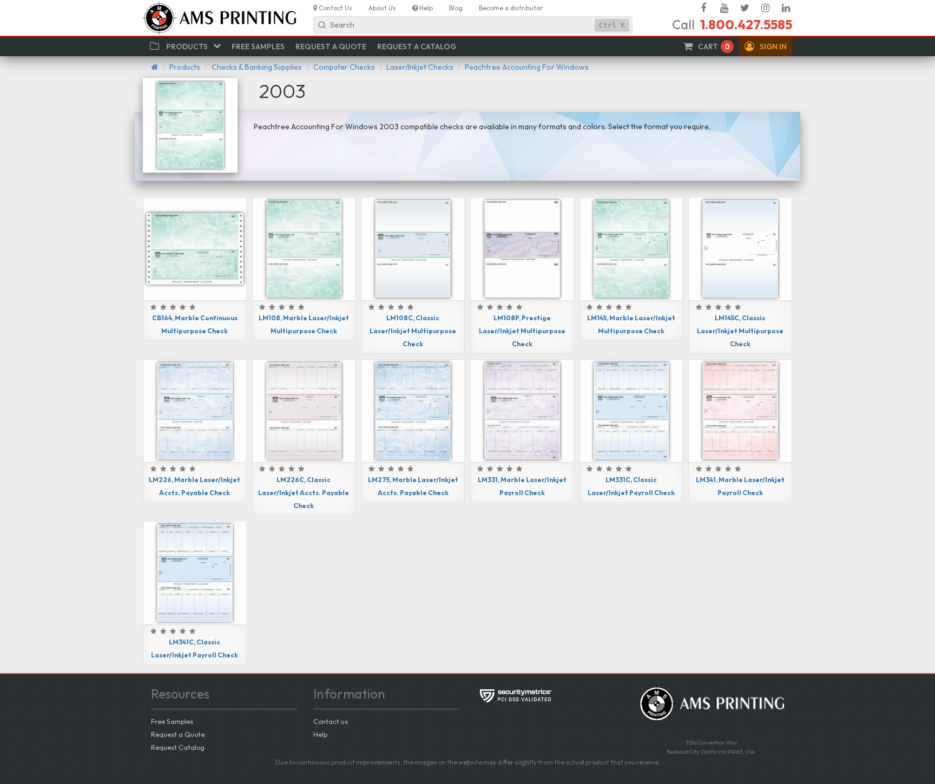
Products (184, 67)
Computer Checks (344, 67)
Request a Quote (178, 734)
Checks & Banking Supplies (257, 67)
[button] (765, 46)
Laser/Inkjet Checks (419, 67)
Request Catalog (178, 747)
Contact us (330, 721)
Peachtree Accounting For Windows (527, 67)
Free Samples (172, 721)
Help (320, 734)
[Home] (154, 67)
